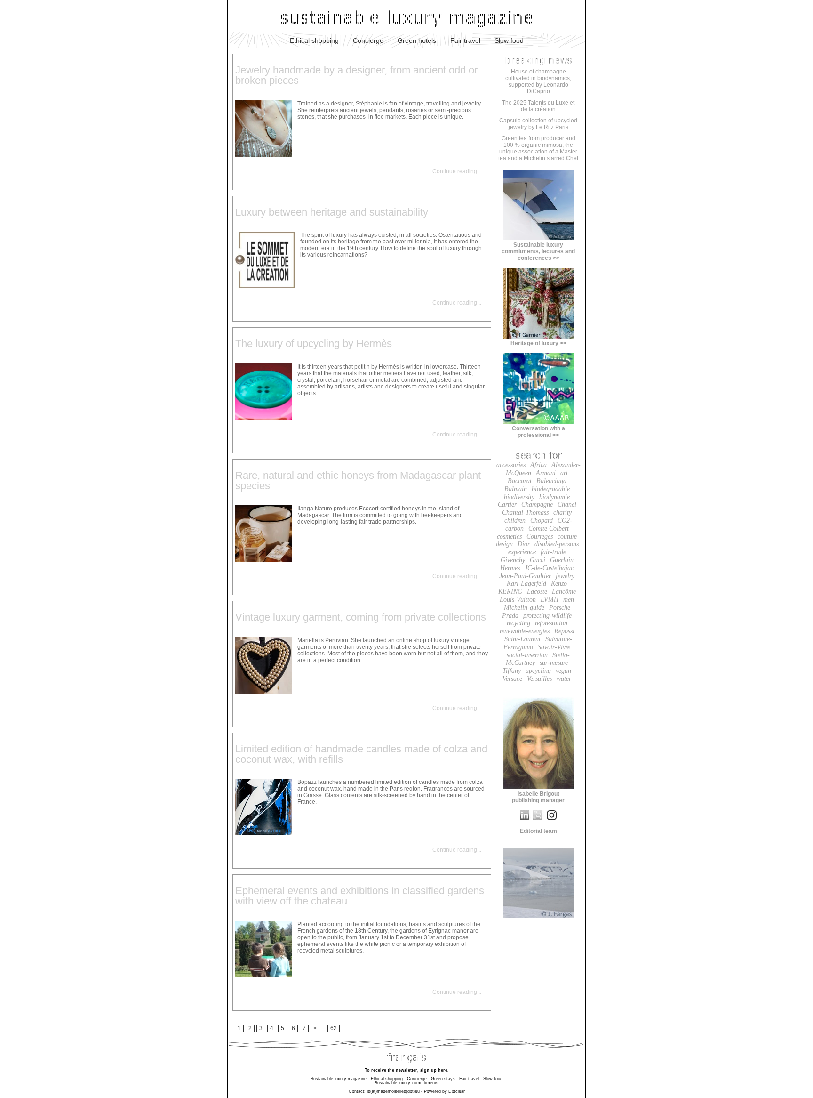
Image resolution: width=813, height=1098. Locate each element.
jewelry (565, 576)
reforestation (551, 623)
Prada (510, 615)
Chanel (567, 504)
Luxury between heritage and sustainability (331, 212)
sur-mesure (554, 662)
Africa (538, 464)
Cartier (507, 504)
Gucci (537, 560)
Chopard (541, 520)
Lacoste (537, 591)
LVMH (549, 599)
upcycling (538, 670)
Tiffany (511, 670)
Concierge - (418, 1078)
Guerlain (562, 560)
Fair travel (465, 40)
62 (333, 1028)
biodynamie (554, 497)
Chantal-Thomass (525, 512)
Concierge (368, 40)
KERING (510, 591)
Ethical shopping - (388, 1078)
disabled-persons (556, 544)
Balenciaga (551, 480)
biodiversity (519, 497)
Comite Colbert (548, 528)
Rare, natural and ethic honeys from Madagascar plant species (358, 480)
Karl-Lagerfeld (526, 583)
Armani (546, 472)
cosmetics (509, 536)
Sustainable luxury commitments (406, 1083)
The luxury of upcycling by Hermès (313, 343)
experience (522, 552)
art (564, 472)
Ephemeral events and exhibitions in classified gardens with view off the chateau (359, 896)
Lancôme (564, 591)
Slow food (509, 40)
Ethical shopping (314, 40)
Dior (524, 544)
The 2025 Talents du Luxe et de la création (538, 106)
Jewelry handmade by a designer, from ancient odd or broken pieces (356, 75)
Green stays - (444, 1078)
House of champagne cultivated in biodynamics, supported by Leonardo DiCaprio (538, 81)
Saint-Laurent (522, 639)
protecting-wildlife (547, 615)
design (504, 544)
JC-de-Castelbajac (549, 568)
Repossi (564, 631)
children (515, 520)
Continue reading (454, 171)
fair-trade (553, 552)
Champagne (537, 504)
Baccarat (520, 480)
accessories (511, 464)
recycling (518, 623)
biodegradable (551, 488)
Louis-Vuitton (518, 599)
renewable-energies (525, 631)
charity (562, 512)
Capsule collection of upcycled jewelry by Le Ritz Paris (538, 123)
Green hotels (417, 40)
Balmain (515, 488)
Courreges (539, 536)
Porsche (559, 607)
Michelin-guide (524, 607)
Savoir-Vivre (554, 647)
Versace (512, 678)
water (564, 678)
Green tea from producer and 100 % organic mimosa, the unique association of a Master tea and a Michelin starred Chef (538, 148)
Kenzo (559, 583)
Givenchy (513, 560)
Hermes (510, 568)
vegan (563, 670)
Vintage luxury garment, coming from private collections (360, 617)
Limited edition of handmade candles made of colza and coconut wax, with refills (361, 754)
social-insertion (527, 655)
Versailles (539, 678)
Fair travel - (470, 1078)
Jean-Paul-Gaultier (525, 576)
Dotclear (456, 1091)
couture (567, 536)
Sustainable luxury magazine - (340, 1078)
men (568, 599)
